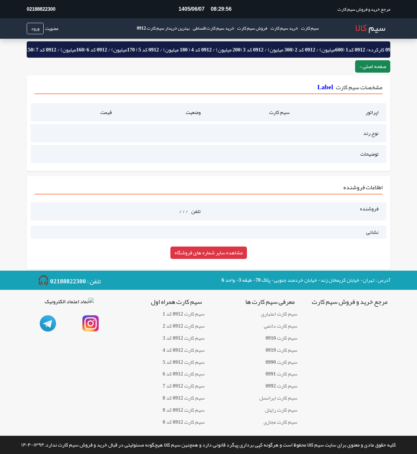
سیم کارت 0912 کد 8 (184, 398)
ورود (35, 28)
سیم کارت (310, 28)
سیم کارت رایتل (281, 410)
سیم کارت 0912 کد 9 (184, 410)
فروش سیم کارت (252, 28)
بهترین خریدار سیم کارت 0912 (163, 28)
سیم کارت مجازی (280, 422)
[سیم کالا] (371, 28)
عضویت (52, 28)
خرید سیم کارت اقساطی (213, 28)
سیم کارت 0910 (281, 338)
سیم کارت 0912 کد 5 (184, 362)
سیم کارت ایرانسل (278, 398)
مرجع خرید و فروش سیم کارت (364, 9)
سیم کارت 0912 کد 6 (184, 374)
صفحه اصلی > (372, 66)
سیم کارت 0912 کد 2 (184, 326)
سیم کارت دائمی (280, 326)
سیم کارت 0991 (281, 374)
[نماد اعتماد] (69, 303)
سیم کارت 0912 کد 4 (184, 350)
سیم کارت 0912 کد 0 (184, 422)
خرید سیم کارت (284, 28)
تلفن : (69, 280)
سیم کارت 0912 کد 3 (184, 338)
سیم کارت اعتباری (279, 314)
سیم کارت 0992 (281, 386)
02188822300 (41, 9)
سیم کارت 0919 (281, 350)
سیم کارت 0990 (281, 362)
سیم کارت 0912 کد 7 (184, 386)
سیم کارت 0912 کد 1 (184, 314)
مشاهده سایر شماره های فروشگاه (209, 253)
